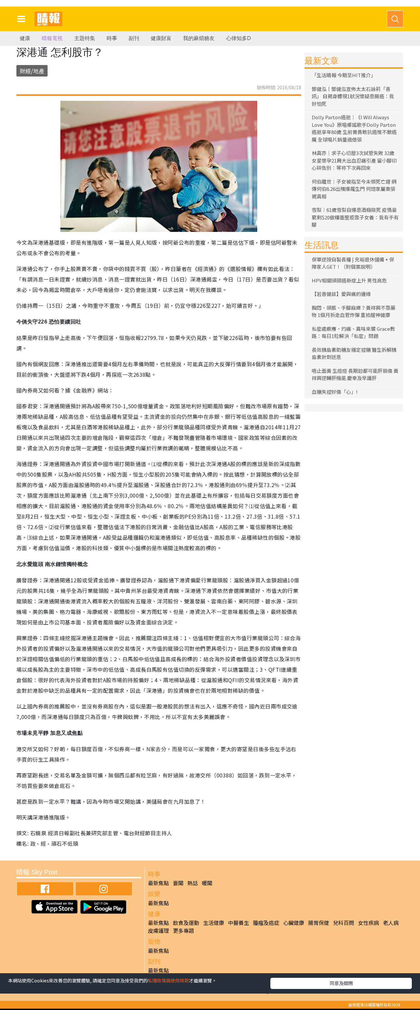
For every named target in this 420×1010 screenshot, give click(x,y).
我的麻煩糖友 (199, 38)
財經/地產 (32, 71)
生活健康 (213, 923)
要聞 (178, 883)
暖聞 (207, 883)
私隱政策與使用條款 (168, 980)
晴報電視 (52, 38)
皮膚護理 (158, 930)
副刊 (134, 38)
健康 (25, 38)
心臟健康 (293, 923)
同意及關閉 (341, 983)
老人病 (391, 923)
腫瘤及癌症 (266, 923)
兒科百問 (343, 923)
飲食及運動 (186, 923)
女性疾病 (368, 923)
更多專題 (183, 930)
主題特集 (84, 38)
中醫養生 (238, 923)
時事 (112, 38)
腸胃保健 (318, 923)
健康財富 (161, 38)
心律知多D (238, 38)
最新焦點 (158, 883)
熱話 (192, 883)
